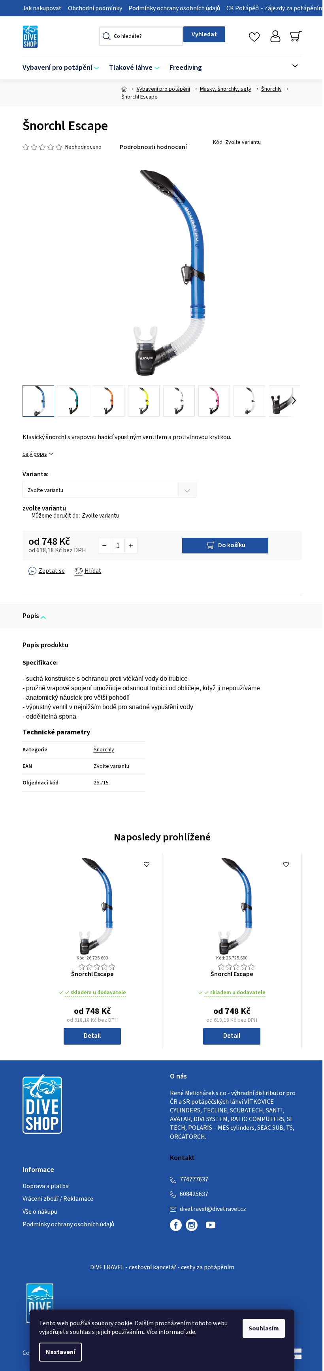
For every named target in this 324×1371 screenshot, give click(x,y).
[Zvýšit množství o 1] (130, 545)
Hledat (204, 34)
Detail (92, 1036)
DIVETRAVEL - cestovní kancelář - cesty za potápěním (162, 1267)
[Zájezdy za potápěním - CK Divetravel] (39, 1302)
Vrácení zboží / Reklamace (58, 1198)
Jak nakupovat (42, 8)
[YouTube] (211, 1228)
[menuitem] (63, 68)
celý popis (35, 454)
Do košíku (231, 545)
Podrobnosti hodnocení (153, 147)
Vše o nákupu (40, 1211)
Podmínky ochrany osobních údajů (174, 8)
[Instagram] (192, 1225)
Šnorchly (104, 750)
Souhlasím (264, 1328)
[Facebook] (176, 1225)
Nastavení (60, 1352)
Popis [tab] (31, 616)
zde (190, 1332)
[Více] (290, 66)
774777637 (194, 1179)
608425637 (194, 1194)
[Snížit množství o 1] (104, 545)
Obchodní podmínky (95, 8)
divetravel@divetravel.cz (213, 1209)
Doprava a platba (46, 1186)
